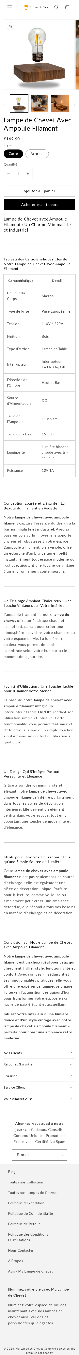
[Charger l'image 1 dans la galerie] (19, 103)
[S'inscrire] (61, 1155)
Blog (12, 1172)
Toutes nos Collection (25, 1182)
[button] (9, 7)
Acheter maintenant (39, 204)
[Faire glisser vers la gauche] (4, 104)
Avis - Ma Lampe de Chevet (30, 1271)
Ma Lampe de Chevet (29, 1348)
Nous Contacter (21, 1250)
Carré (13, 153)
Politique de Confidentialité (30, 1213)
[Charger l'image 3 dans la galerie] (40, 103)
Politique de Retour (24, 1224)
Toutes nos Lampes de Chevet (32, 1192)
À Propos (15, 1261)
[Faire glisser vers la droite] (74, 104)
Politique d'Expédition (26, 1203)
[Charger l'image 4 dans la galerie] (60, 103)
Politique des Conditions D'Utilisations (28, 1237)
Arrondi (37, 153)
